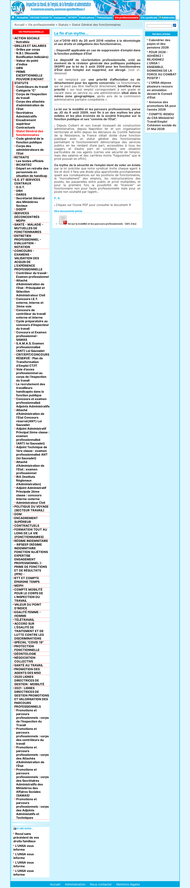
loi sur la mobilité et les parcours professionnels (95, 223)
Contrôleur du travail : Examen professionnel (32, 275)
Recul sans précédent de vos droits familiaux (26, 837)
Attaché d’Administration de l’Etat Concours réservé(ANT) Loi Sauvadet (30, 417)
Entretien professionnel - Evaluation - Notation (27, 241)
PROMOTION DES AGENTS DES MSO (27, 671)
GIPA (19, 68)
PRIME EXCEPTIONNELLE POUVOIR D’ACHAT (30, 75)
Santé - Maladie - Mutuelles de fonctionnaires (28, 228)
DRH (19, 191)
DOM (18, 514)
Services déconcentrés (26, 215)
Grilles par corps (28, 49)
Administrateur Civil (30, 502)
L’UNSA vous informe (23, 847)
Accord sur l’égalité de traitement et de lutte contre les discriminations (29, 631)
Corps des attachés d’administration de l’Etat (30, 105)
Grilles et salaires (30, 46)
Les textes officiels (30, 161)
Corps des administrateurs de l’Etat (30, 149)
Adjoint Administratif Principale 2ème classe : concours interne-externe (31, 493)
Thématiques (104, 17)
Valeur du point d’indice (27, 62)
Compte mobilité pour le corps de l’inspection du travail (28, 595)
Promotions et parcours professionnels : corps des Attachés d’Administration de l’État (32, 756)
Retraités (23, 42)
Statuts (63, 24)
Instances (60, 17)
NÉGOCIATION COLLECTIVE (24, 659)
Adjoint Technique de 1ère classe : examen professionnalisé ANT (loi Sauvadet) (32, 452)
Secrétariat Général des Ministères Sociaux (30, 201)
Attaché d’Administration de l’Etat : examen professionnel (30, 467)
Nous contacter (101, 884)
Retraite (21, 157)
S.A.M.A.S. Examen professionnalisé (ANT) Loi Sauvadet (30, 347)
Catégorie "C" (26, 90)
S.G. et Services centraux (27, 181)
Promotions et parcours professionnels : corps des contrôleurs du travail (32, 736)
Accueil (19, 24)
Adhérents (168, 17)
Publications (86, 17)
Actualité (22, 17)
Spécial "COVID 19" (29, 642)
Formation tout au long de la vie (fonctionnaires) (30, 533)
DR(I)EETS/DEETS (41, 17)
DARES (21, 194)
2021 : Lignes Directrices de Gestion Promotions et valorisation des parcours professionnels (31, 697)
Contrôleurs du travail (32, 87)
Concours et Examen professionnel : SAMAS (31, 335)
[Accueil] (13, 17)
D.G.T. (20, 187)
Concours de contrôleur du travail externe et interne (31, 313)
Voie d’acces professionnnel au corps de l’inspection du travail (31, 374)
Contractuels (25, 127)
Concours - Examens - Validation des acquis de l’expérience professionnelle (28, 260)
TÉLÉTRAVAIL (24, 620)
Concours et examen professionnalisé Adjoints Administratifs (33, 402)
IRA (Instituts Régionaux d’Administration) (28, 480)
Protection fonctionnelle (27, 648)
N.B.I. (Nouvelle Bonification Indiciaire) (32, 55)
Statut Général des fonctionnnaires (96, 24)
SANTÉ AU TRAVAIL (28, 665)
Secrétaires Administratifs (26, 114)
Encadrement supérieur (26, 122)
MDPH (20, 220)
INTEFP (72, 17)
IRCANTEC (24, 164)
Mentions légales (128, 884)
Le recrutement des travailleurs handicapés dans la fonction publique (30, 389)
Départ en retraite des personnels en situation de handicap (32, 172)
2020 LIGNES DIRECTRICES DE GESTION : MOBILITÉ (29, 680)
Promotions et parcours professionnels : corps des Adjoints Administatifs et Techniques (32, 808)
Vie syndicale (149, 17)
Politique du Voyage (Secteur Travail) (31, 508)
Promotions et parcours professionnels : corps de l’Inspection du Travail (32, 717)
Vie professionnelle (127, 17)
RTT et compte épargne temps (27, 580)
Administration (75, 884)
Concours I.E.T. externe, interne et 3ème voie (29, 302)
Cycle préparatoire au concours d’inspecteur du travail (32, 324)
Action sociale (27, 38)
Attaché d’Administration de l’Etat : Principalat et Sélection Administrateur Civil (30, 288)
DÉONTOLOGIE (25, 654)
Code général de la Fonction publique (29, 140)
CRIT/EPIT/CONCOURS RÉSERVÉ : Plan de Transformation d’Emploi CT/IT (32, 360)
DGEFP (21, 209)
